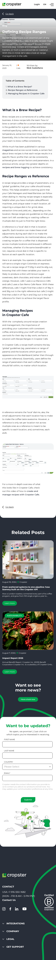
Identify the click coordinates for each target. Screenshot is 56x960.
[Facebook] (10, 908)
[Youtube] (24, 908)
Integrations (15, 923)
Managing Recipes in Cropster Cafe (26, 93)
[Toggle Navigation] (52, 4)
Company (12, 931)
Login (37, 4)
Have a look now (28, 699)
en (44, 4)
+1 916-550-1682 (17, 892)
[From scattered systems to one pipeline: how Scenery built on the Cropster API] (28, 559)
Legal (10, 939)
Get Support (15, 946)
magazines (7, 150)
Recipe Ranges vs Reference (22, 90)
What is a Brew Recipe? (19, 86)
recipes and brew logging (15, 167)
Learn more (10, 603)
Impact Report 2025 (12, 658)
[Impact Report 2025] (28, 630)
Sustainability (14, 615)
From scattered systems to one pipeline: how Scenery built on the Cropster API (26, 588)
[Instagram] (3, 908)
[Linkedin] (16, 908)
